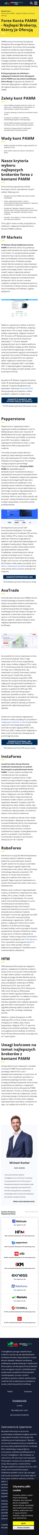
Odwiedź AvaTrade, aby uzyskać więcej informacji (19, 742)
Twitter (10, 1391)
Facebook (28, 1391)
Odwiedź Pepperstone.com (19, 577)
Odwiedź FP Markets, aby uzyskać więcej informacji (19, 400)
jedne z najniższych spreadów (13, 566)
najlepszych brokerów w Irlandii (14, 722)
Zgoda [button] (23, 1523)
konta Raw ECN (26, 388)
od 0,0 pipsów (30, 939)
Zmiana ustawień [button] (23, 1528)
